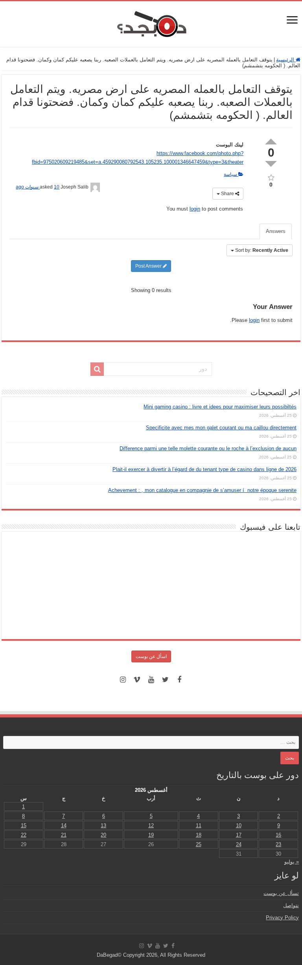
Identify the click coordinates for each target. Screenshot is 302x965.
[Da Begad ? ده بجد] (151, 22)
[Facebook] (179, 679)
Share (227, 193)
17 (238, 835)
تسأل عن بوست (281, 893)
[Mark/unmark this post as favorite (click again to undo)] (271, 177)
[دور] (97, 369)
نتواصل (291, 905)
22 (23, 835)
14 (63, 825)
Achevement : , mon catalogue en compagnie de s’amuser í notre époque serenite (202, 490)
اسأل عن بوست (151, 656)
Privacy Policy (282, 918)
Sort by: (261, 250)
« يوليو (291, 862)
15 (23, 825)
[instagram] (122, 679)
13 (103, 825)
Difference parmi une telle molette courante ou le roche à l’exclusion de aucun (208, 448)
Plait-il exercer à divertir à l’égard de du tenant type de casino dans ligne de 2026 (204, 469)
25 (198, 844)
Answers (275, 231)
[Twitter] (165, 679)
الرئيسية (286, 60)
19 (151, 835)
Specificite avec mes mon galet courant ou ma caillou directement (221, 428)
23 (278, 844)
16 (278, 835)
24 (238, 844)
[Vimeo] (137, 679)
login (195, 209)
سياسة (231, 174)
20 (103, 835)
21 (63, 835)
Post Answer (149, 266)
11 (198, 825)
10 (238, 825)
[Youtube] (151, 679)
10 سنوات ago (37, 187)
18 (198, 835)
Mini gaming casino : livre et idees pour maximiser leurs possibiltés (220, 407)
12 (151, 825)
